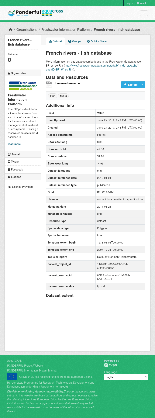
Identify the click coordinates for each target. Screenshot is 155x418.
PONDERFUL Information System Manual (32, 370)
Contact (141, 3)
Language (110, 372)
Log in (129, 3)
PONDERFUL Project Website (25, 365)
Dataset (57, 41)
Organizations (26, 29)
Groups (76, 41)
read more (14, 144)
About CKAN (14, 360)
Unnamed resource (67, 83)
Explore (133, 84)
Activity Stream (99, 41)
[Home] (10, 29)
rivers (63, 96)
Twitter (14, 161)
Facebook (16, 169)
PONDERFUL (110, 365)
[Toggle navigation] (144, 13)
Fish (52, 96)
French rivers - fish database (117, 29)
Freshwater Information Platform (65, 29)
